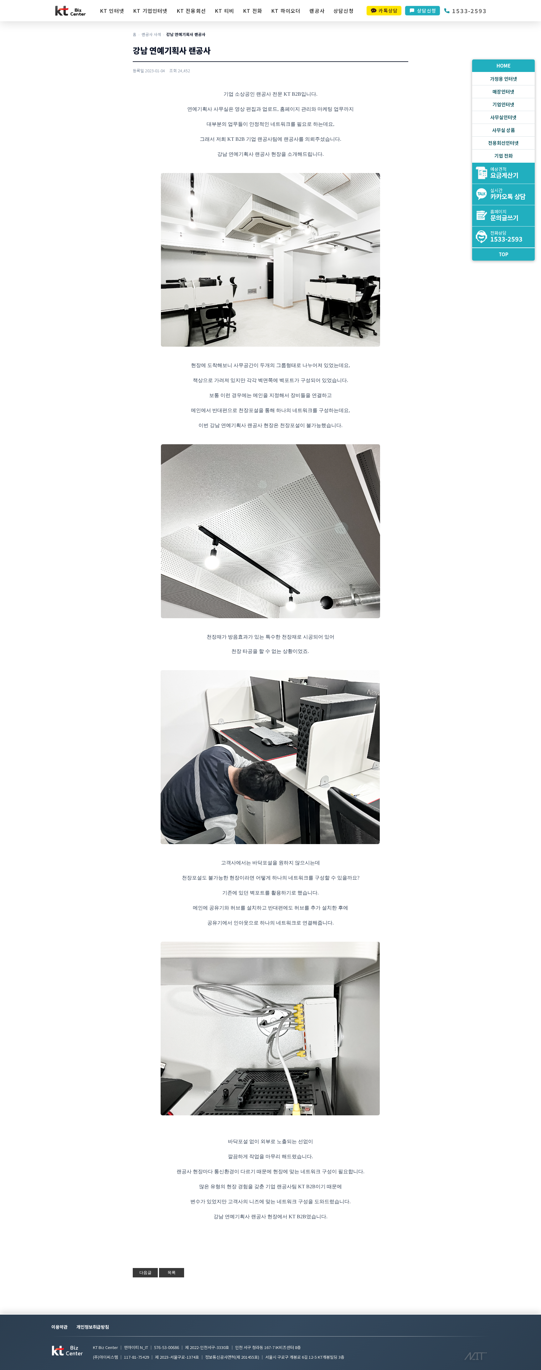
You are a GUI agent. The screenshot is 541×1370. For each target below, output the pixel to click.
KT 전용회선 (191, 10)
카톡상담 (388, 10)
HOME (504, 65)
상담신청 (343, 10)
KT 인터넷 (112, 10)
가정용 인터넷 (503, 78)
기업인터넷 (503, 104)
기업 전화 (503, 155)
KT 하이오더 (286, 10)
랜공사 (317, 10)
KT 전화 (252, 10)
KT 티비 (224, 10)
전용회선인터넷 (503, 143)
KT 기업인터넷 (150, 10)
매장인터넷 (503, 91)
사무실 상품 (503, 130)
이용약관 (59, 1327)
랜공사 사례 (151, 34)
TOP (503, 254)
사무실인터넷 (503, 117)
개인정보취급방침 (92, 1327)
